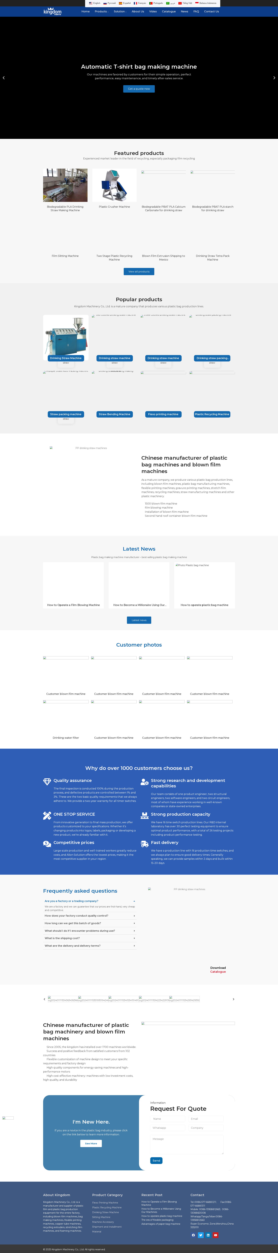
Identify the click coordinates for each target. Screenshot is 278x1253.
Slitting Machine (101, 1217)
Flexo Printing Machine (105, 1202)
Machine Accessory (103, 1222)
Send (156, 1160)
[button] (4, 78)
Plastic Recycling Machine (212, 414)
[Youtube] (215, 1235)
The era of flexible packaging (157, 1219)
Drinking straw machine (66, 358)
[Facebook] (193, 1235)
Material (96, 1231)
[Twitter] (201, 1235)
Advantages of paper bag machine (160, 1223)
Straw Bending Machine (114, 414)
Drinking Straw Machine (105, 1212)
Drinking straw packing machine (212, 359)
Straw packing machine (65, 414)
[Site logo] (52, 11)
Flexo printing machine (163, 414)
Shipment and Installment (107, 1226)
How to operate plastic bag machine (204, 605)
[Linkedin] (208, 1235)
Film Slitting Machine (65, 255)
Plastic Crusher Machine (114, 206)
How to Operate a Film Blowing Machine (73, 605)
